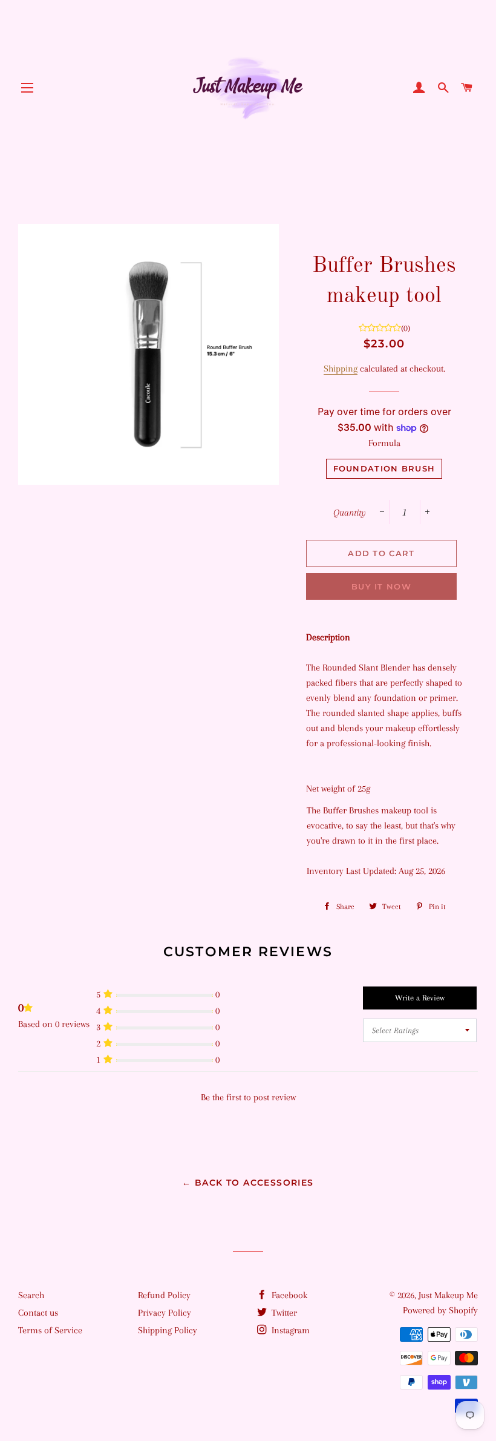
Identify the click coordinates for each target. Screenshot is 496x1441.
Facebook (288, 1295)
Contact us (38, 1312)
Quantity (349, 512)
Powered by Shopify (440, 1310)
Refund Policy (164, 1295)
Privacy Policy (164, 1312)
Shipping (340, 368)
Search (31, 1295)
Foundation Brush (384, 468)
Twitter (283, 1312)
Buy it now (381, 586)
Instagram (289, 1330)
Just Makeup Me (448, 1295)
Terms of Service (50, 1330)
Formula (384, 443)
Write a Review (420, 997)
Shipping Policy (167, 1330)
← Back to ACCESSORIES (247, 1182)
